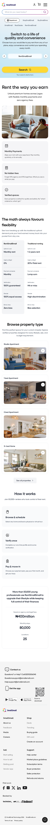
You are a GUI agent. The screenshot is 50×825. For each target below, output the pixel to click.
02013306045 (30, 674)
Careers (6, 737)
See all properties (23, 480)
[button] (45, 5)
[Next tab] (46, 56)
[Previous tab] (4, 56)
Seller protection (33, 773)
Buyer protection (33, 769)
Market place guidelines (37, 759)
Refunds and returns (35, 778)
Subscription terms (34, 764)
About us (7, 723)
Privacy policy (18, 820)
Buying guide (32, 732)
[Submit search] (44, 12)
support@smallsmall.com (23, 678)
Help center (32, 755)
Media (6, 732)
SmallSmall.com (31, 817)
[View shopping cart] (39, 4)
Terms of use (8, 820)
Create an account (35, 741)
